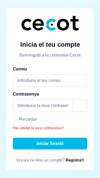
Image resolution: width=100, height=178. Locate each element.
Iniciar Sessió (50, 143)
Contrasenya (26, 94)
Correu (20, 69)
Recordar (28, 119)
